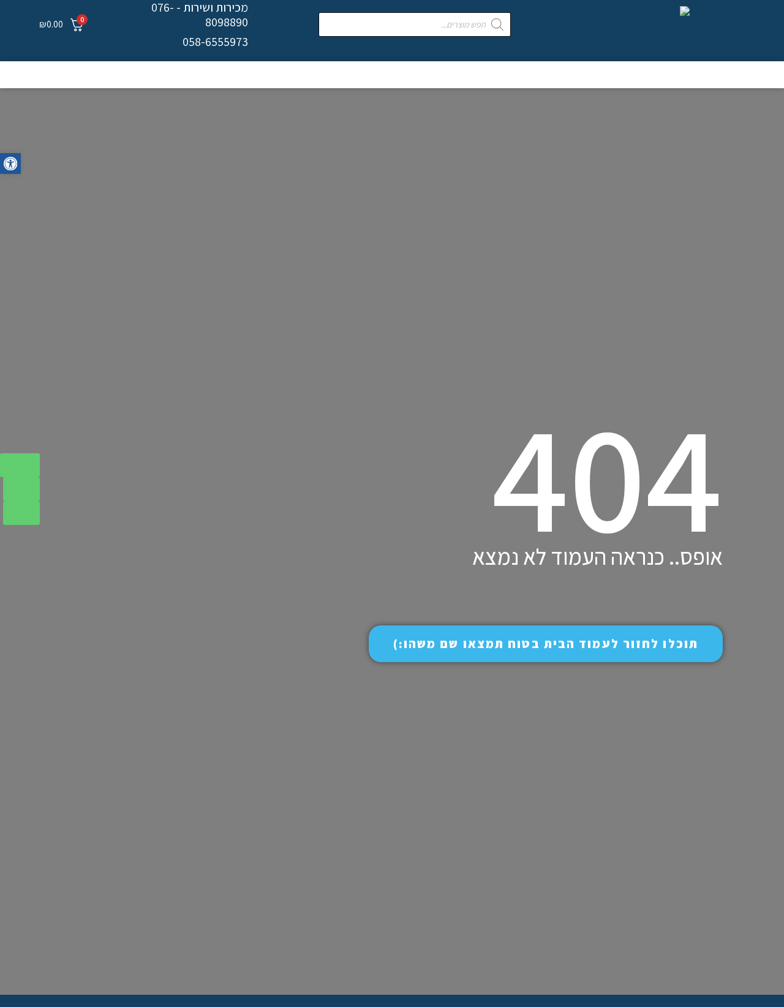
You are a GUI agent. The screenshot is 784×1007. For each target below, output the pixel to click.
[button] (10, 163)
